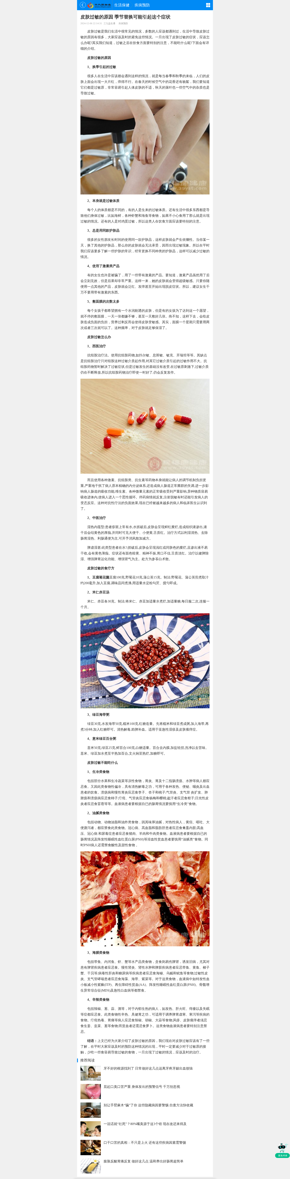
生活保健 (122, 5)
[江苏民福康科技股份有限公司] (99, 5)
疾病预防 (142, 5)
